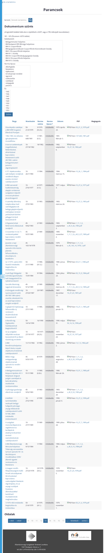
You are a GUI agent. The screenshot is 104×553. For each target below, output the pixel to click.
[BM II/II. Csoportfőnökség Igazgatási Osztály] (33, 56)
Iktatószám (30, 121)
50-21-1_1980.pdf (82, 262)
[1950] (7, 103)
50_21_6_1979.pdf (82, 503)
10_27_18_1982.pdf (74, 147)
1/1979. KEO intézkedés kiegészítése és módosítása (14, 505)
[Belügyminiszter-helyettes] (33, 42)
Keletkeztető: (9, 39)
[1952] (7, 108)
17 (63, 521)
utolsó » (85, 521)
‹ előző (18, 521)
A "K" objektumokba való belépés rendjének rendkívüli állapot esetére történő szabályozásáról (14, 176)
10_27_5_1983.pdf (82, 201)
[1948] (7, 99)
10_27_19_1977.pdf (74, 334)
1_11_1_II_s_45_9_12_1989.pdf (78, 287)
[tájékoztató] (17, 71)
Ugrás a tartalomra (8, 2)
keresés (7, 20)
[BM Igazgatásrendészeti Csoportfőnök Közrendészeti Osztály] (33, 49)
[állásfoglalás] (17, 67)
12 (41, 521)
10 (32, 521)
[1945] (7, 92)
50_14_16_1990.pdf (74, 323)
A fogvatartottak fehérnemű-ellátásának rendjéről (14, 225)
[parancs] (17, 85)
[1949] (7, 101)
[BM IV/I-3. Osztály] (33, 60)
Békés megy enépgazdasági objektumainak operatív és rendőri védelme (12, 362)
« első (11, 521)
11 (37, 521)
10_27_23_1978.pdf (74, 471)
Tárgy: (14, 121)
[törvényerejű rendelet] (17, 74)
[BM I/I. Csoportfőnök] (33, 46)
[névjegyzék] (17, 83)
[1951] (7, 106)
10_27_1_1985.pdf (82, 307)
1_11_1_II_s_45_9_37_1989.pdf (78, 234)
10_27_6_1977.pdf (82, 185)
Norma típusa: (9, 64)
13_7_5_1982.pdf (82, 343)
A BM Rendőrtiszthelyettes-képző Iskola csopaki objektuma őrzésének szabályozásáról (13, 348)
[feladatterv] (17, 69)
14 (50, 521)
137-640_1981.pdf (82, 136)
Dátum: (60, 121)
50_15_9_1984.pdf (82, 273)
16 (59, 521)
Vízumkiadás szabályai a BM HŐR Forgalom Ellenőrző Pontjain (13, 130)
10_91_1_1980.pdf (82, 370)
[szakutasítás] (17, 78)
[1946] (7, 94)
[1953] (7, 110)
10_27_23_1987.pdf (74, 293)
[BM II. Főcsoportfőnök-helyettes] (33, 51)
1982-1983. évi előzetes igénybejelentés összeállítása (14, 138)
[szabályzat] (17, 81)
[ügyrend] (17, 76)
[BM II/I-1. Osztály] (33, 53)
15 (54, 521)
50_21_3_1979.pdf (82, 127)
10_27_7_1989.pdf (82, 422)
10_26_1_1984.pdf (82, 171)
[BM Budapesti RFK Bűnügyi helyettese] (33, 44)
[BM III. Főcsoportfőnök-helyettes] (33, 58)
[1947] (7, 96)
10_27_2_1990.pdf (82, 398)
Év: (5, 89)
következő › (75, 521)
